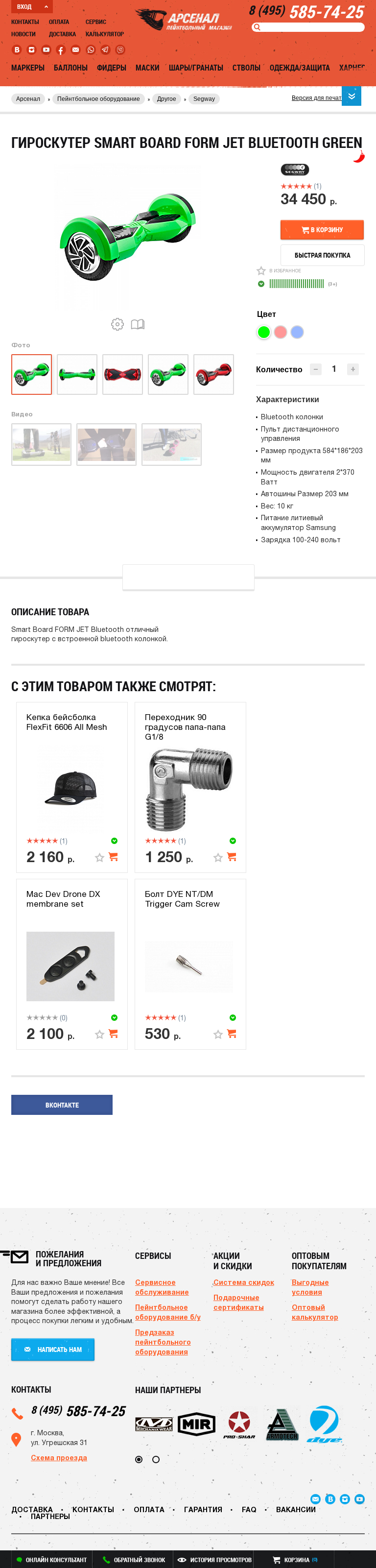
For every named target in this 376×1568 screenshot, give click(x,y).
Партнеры (50, 1516)
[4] (303, 186)
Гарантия (203, 1509)
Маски (148, 67)
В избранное (285, 270)
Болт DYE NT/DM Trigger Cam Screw (182, 899)
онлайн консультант (56, 1559)
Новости (23, 33)
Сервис (96, 21)
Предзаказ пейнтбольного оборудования (163, 1342)
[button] (353, 369)
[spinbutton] (334, 368)
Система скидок (243, 1282)
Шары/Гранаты (196, 67)
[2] (290, 186)
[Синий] (297, 332)
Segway (204, 99)
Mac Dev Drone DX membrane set (63, 899)
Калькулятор (105, 33)
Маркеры (28, 67)
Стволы (246, 67)
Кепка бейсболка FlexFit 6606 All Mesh (66, 722)
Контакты (25, 21)
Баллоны (71, 67)
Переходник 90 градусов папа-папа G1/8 (185, 727)
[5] (309, 186)
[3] (296, 186)
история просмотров (221, 1559)
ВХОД (24, 6)
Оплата (59, 21)
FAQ (249, 1509)
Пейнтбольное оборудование (98, 99)
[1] (284, 186)
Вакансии (296, 1509)
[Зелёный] (264, 332)
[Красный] (280, 332)
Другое (166, 99)
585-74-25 (77, 1410)
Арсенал (28, 99)
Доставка (62, 33)
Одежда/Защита (300, 67)
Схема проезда (59, 1457)
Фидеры (111, 67)
